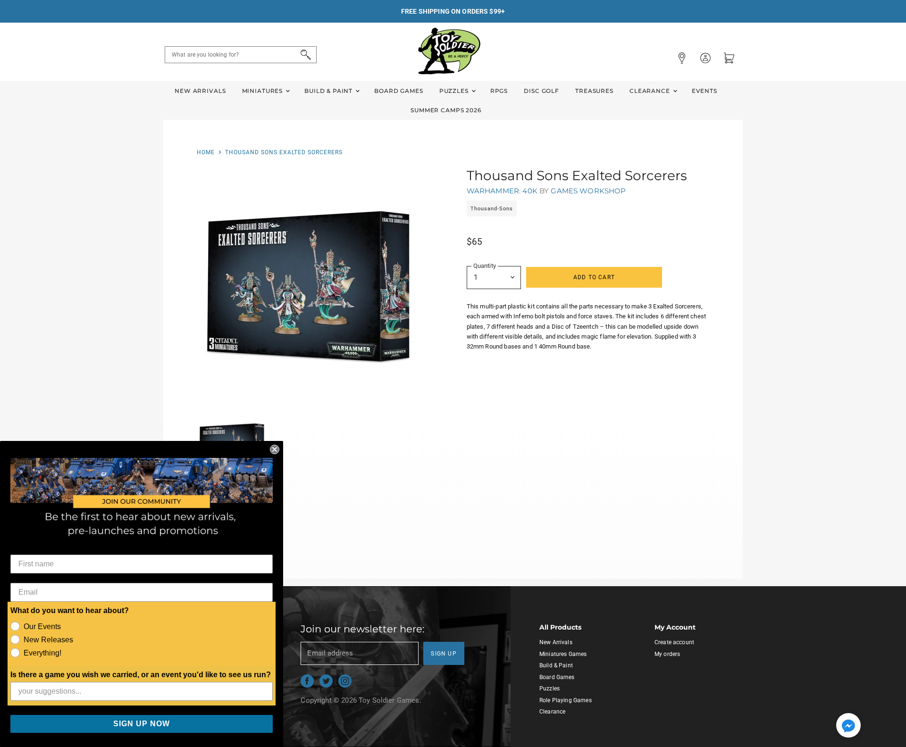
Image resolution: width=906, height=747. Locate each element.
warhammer (493, 190)
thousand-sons (491, 209)
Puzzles (454, 90)
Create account (674, 642)
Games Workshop (588, 190)
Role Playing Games (565, 700)
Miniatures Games (563, 654)
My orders (667, 654)
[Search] (304, 54)
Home (206, 152)
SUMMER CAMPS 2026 (446, 110)
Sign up (444, 653)
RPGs (499, 90)
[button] (848, 726)
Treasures (594, 90)
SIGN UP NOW (141, 724)
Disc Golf (541, 90)
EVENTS (704, 90)
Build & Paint (329, 90)
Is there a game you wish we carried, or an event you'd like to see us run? (140, 675)
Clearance (650, 90)
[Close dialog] (274, 449)
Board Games (398, 90)
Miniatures (263, 90)
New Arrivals (200, 90)
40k (529, 190)
